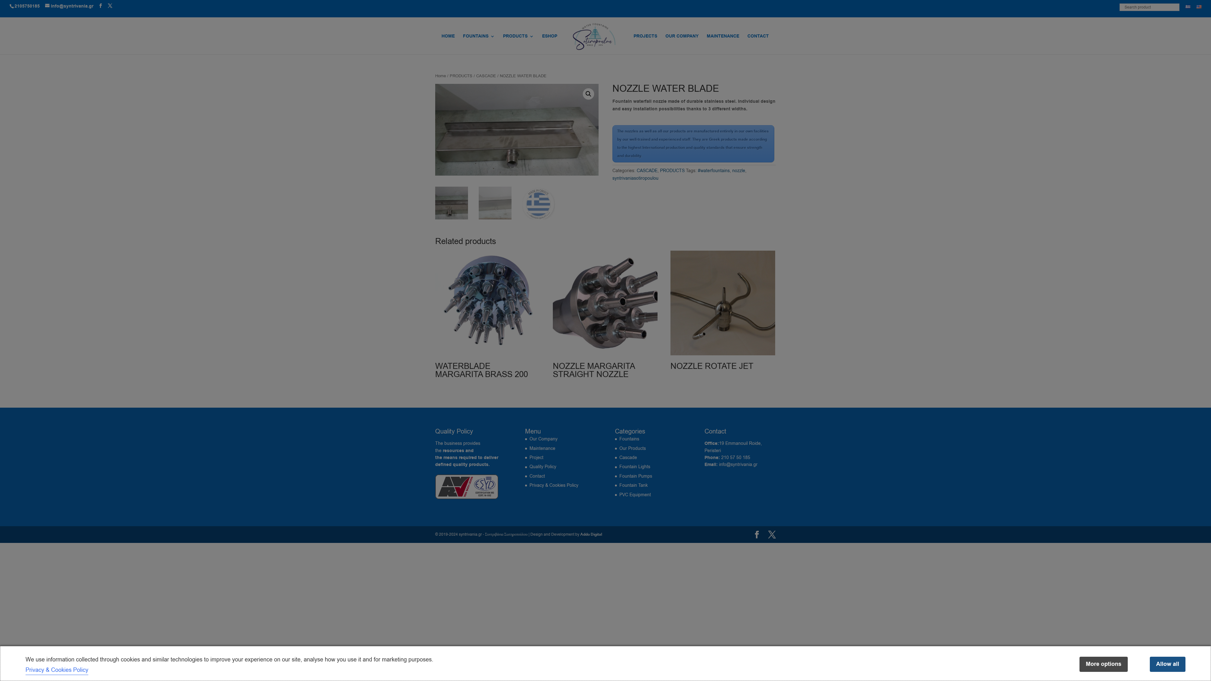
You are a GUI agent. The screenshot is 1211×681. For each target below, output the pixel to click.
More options (1103, 664)
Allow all (1167, 664)
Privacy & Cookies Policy (57, 670)
